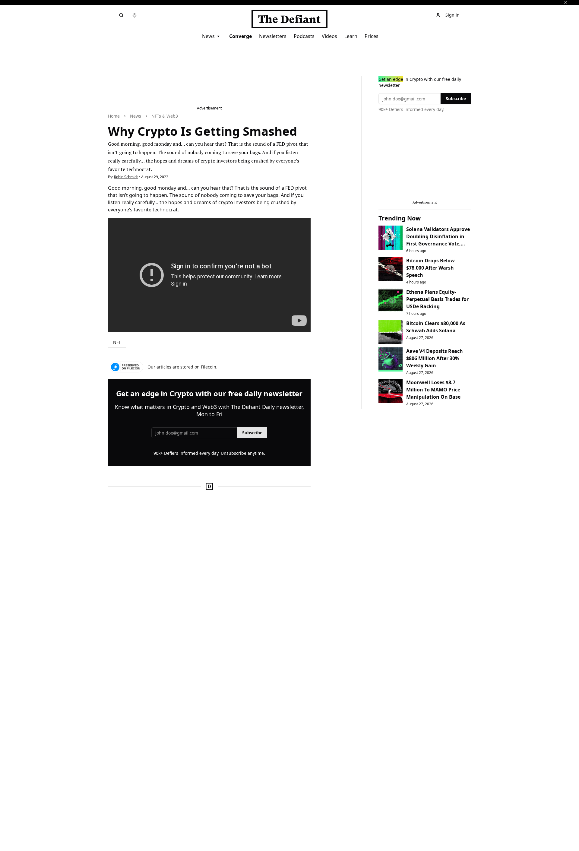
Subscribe (252, 432)
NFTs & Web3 (164, 116)
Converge (240, 36)
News (208, 36)
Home (114, 116)
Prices (371, 36)
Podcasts (304, 36)
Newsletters (272, 36)
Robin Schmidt (126, 176)
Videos (329, 36)
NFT (117, 342)
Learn (350, 36)
